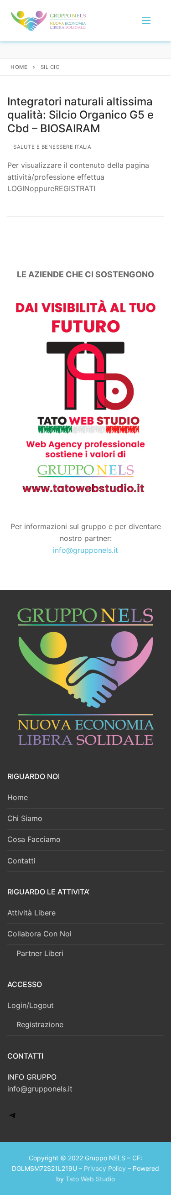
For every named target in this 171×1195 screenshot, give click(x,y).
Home (18, 67)
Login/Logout (30, 1005)
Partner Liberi (39, 953)
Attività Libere (31, 912)
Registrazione (39, 1024)
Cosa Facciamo (34, 839)
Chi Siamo (24, 818)
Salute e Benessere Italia (52, 147)
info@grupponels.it (85, 550)
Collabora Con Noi (39, 933)
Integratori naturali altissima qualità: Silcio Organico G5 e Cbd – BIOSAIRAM (80, 115)
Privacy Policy (105, 1168)
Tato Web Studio (90, 1179)
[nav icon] (146, 20)
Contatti (21, 860)
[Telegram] (12, 1117)
